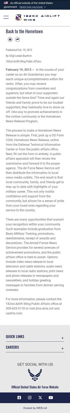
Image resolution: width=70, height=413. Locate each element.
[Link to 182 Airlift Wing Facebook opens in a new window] (19, 398)
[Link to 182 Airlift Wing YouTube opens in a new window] (51, 398)
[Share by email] (17, 39)
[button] (33, 7)
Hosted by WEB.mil (35, 408)
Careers (12, 347)
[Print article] (10, 39)
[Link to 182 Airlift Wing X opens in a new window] (40, 398)
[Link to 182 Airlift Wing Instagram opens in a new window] (30, 398)
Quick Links (15, 336)
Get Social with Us (35, 364)
